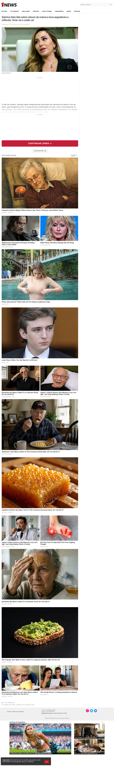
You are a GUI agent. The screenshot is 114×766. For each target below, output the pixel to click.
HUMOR (69, 11)
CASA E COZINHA (47, 11)
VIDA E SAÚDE (26, 11)
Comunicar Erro (39, 150)
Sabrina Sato (30, 705)
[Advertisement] (40, 90)
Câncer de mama (9, 705)
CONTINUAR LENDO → (40, 143)
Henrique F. (27, 24)
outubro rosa (20, 705)
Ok (46, 761)
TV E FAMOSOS (14, 11)
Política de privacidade (18, 711)
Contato (9, 711)
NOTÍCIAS (4, 11)
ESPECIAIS (77, 11)
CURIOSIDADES (59, 11)
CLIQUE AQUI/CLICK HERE (60, 713)
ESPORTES (36, 11)
